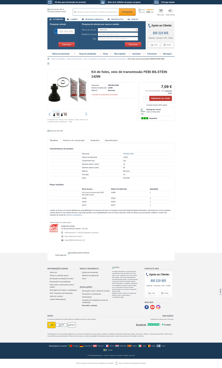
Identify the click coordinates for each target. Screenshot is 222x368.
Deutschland (88, 346)
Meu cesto (160, 15)
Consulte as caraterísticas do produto (105, 95)
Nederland (123, 346)
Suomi (163, 346)
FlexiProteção (87, 297)
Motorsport (167, 54)
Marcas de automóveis (61, 54)
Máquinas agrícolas (94, 19)
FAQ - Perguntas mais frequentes (61, 293)
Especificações (111, 140)
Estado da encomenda (90, 272)
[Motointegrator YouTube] (152, 307)
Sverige (110, 350)
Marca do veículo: (89, 30)
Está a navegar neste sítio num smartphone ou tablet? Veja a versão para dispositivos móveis (111, 363)
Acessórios (136, 54)
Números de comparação (74, 140)
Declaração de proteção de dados (61, 278)
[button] (118, 30)
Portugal (75, 346)
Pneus (105, 54)
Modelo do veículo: (89, 34)
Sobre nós (53, 272)
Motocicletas (117, 19)
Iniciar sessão (170, 15)
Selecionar (66, 44)
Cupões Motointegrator (58, 299)
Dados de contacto (56, 296)
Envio (84, 278)
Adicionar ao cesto (160, 98)
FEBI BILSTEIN (128, 154)
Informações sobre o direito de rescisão (96, 291)
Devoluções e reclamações (91, 294)
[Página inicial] (48, 59)
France (112, 346)
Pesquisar (127, 12)
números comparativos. (74, 215)
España (134, 346)
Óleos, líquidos (120, 54)
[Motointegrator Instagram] (158, 307)
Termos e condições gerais (59, 275)
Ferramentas (152, 54)
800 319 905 (160, 33)
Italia (144, 346)
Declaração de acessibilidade (60, 282)
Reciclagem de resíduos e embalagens (63, 290)
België (153, 346)
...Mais (70, 121)
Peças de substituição (87, 54)
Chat (153, 44)
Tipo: (95, 39)
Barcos (134, 19)
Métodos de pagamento (90, 275)
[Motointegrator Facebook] (147, 307)
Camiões (74, 19)
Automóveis (58, 19)
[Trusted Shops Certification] (142, 12)
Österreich (101, 346)
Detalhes (54, 140)
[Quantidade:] (146, 98)
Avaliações (95, 140)
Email (167, 44)
